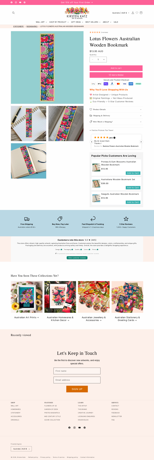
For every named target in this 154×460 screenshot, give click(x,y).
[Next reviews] (141, 141)
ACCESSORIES (16, 416)
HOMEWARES (16, 409)
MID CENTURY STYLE (52, 416)
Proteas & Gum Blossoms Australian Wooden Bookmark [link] (118, 163)
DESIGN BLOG (83, 420)
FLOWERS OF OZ (50, 406)
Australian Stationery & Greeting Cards (127, 318)
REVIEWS (115, 409)
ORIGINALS (15, 420)
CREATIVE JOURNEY (85, 413)
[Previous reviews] (91, 141)
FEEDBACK (116, 413)
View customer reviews (77, 258)
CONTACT (115, 406)
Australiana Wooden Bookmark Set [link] (118, 179)
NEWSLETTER (117, 416)
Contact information (87, 457)
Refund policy (33, 457)
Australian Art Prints (25, 317)
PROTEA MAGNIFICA (52, 413)
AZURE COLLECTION (52, 420)
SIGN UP (77, 389)
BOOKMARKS (32, 26)
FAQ (113, 420)
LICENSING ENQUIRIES (86, 416)
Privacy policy (45, 457)
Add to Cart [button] (133, 173)
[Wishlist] (136, 12)
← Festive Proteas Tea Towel (101, 130)
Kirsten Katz (21, 457)
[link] (96, 167)
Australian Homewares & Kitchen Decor (60, 318)
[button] (13, 12)
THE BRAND (82, 409)
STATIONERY (18, 26)
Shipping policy (72, 457)
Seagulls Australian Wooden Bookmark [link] (120, 194)
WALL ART (15, 406)
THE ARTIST (82, 406)
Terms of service (58, 457)
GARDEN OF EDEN (51, 409)
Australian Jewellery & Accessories (94, 318)
